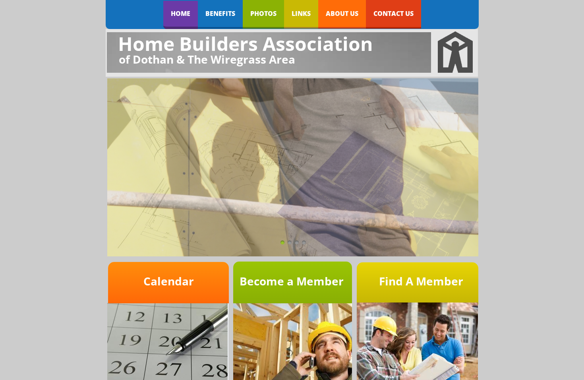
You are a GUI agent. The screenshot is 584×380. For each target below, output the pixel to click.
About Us (342, 13)
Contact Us (393, 13)
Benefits (220, 13)
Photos (263, 13)
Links (301, 13)
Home (180, 13)
